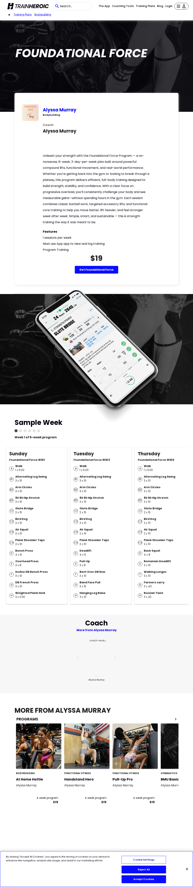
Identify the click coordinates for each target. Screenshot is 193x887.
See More (48, 762)
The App (104, 6)
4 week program (47, 798)
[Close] (187, 869)
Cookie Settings (143, 860)
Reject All (144, 869)
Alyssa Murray (59, 110)
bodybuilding (42, 14)
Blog (160, 6)
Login (168, 6)
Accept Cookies (143, 879)
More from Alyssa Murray (97, 630)
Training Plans (145, 6)
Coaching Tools (123, 6)
